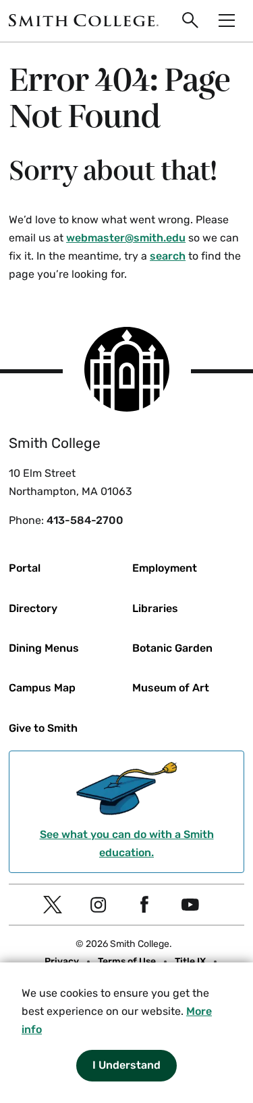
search (168, 256)
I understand (126, 1065)
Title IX (190, 961)
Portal (24, 568)
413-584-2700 (85, 520)
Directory (33, 608)
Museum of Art (170, 687)
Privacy (62, 961)
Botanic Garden (172, 648)
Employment (164, 568)
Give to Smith (43, 728)
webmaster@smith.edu (126, 237)
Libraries (155, 608)
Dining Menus (44, 648)
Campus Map (42, 687)
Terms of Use (127, 961)
